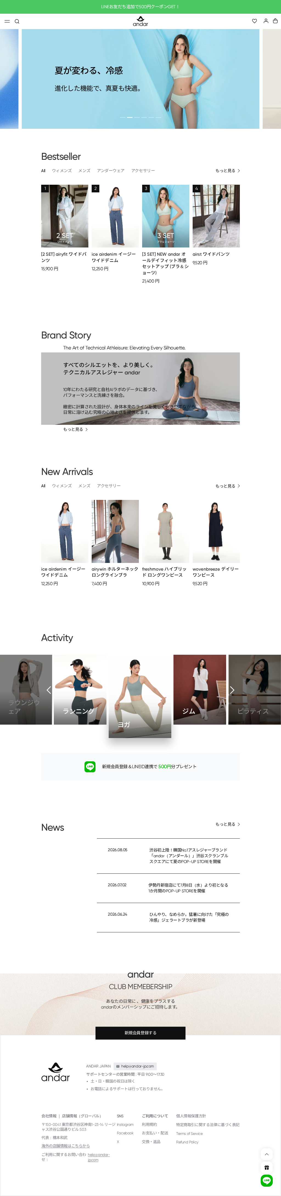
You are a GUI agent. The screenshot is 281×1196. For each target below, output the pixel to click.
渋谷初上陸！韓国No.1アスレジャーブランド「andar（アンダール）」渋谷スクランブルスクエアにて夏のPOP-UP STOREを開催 (188, 856)
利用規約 (149, 1124)
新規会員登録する (140, 1032)
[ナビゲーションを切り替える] (7, 21)
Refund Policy (187, 1142)
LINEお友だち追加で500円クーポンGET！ (140, 6)
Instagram (125, 1124)
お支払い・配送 (155, 1133)
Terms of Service (189, 1133)
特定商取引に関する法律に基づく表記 (208, 1125)
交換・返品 (151, 1142)
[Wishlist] (256, 21)
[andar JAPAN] (140, 21)
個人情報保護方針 (191, 1116)
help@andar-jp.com (99, 1157)
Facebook (125, 1133)
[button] (275, 20)
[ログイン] (266, 21)
